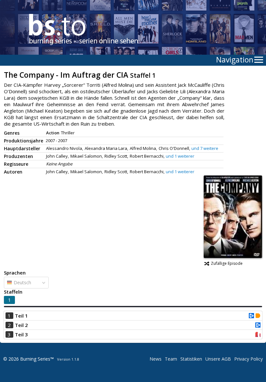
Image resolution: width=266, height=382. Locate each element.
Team (171, 359)
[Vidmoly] (257, 335)
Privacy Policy (248, 359)
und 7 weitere (204, 148)
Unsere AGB (218, 359)
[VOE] (251, 316)
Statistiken (191, 359)
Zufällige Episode (227, 263)
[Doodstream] (257, 316)
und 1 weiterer (180, 156)
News (156, 359)
